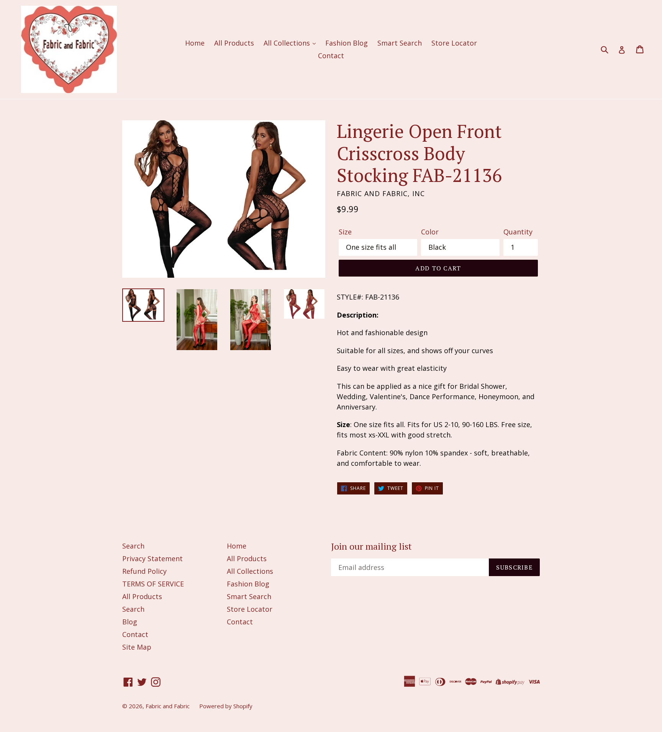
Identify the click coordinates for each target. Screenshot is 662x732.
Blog (129, 621)
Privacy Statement (152, 558)
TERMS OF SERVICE (153, 583)
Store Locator (454, 42)
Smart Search (399, 42)
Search (133, 545)
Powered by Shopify (225, 706)
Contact (331, 55)
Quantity (518, 231)
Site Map (136, 647)
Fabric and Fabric (168, 706)
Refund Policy (144, 571)
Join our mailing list (371, 546)
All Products (234, 42)
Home (195, 42)
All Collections (288, 42)
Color (430, 231)
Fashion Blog (346, 42)
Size (345, 231)
